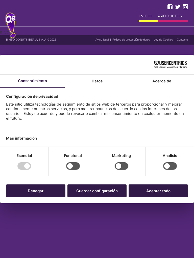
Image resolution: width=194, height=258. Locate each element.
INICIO (145, 16)
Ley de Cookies (163, 39)
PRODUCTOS (170, 16)
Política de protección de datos (131, 39)
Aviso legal (102, 39)
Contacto (182, 39)
